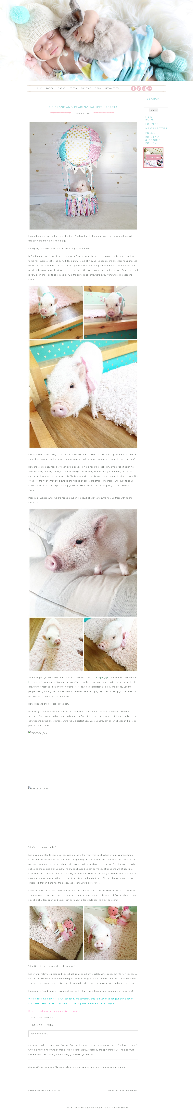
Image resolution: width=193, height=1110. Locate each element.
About (61, 88)
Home (39, 88)
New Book (149, 118)
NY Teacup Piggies (100, 677)
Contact (86, 88)
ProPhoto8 (92, 1107)
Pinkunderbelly (35, 1045)
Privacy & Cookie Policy (153, 140)
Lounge (152, 124)
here (30, 682)
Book (98, 88)
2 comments (41, 1025)
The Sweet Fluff (47, 1018)
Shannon (32, 1067)
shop (65, 998)
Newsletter (112, 88)
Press (73, 88)
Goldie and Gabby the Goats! (122, 1090)
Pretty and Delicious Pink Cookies (47, 1090)
